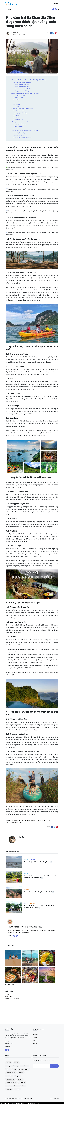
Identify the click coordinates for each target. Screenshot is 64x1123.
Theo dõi (54, 1066)
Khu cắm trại (24, 1066)
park (15, 1069)
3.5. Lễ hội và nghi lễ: (18, 119)
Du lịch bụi (9, 1076)
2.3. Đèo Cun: (16, 99)
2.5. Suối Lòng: (16, 104)
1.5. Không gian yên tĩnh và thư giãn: (22, 91)
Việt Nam (9, 1062)
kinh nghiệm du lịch (11, 1082)
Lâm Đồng (16, 1085)
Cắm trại (16, 1062)
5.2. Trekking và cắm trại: (19, 135)
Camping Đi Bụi (10, 822)
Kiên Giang (9, 1089)
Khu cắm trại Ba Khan (14, 820)
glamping (21, 1072)
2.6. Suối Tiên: (16, 106)
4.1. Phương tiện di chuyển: (19, 124)
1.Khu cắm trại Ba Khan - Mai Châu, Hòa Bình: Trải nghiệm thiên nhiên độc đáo (30, 80)
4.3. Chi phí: (16, 128)
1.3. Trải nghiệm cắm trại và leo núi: (21, 86)
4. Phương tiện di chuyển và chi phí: (19, 121)
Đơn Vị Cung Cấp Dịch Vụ (12, 1066)
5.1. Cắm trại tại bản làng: (19, 133)
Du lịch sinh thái (10, 1079)
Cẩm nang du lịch (11, 1072)
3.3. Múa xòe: (16, 115)
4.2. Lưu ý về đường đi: (18, 126)
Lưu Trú (8, 1069)
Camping (20, 1079)
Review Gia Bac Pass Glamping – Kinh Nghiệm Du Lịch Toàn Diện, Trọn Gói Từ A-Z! (40, 876)
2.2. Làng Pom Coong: (18, 97)
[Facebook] (53, 9)
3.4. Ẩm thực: (16, 117)
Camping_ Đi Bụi (18, 822)
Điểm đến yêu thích (23, 1069)
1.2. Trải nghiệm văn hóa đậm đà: (21, 84)
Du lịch (8, 1085)
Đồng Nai (17, 1076)
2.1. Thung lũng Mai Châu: (19, 95)
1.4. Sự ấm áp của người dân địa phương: (23, 88)
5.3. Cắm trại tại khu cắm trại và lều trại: (22, 137)
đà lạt (23, 1085)
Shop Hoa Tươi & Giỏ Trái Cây (12, 998)
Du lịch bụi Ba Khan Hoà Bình (28, 820)
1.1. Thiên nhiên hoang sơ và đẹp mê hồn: (23, 82)
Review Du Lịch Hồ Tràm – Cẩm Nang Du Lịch (37, 862)
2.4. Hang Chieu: (17, 102)
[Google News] (56, 9)
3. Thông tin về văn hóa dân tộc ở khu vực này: (22, 108)
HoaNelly (7, 995)
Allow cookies (35, 1103)
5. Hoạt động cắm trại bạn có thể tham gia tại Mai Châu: (24, 130)
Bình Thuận (22, 1082)
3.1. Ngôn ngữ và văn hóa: (19, 110)
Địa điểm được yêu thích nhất (43, 820)
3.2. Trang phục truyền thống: (20, 113)
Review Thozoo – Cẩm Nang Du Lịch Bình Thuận (38, 892)
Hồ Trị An (17, 1089)
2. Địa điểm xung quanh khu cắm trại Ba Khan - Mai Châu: (25, 93)
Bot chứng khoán (9, 996)
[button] (8, 9)
